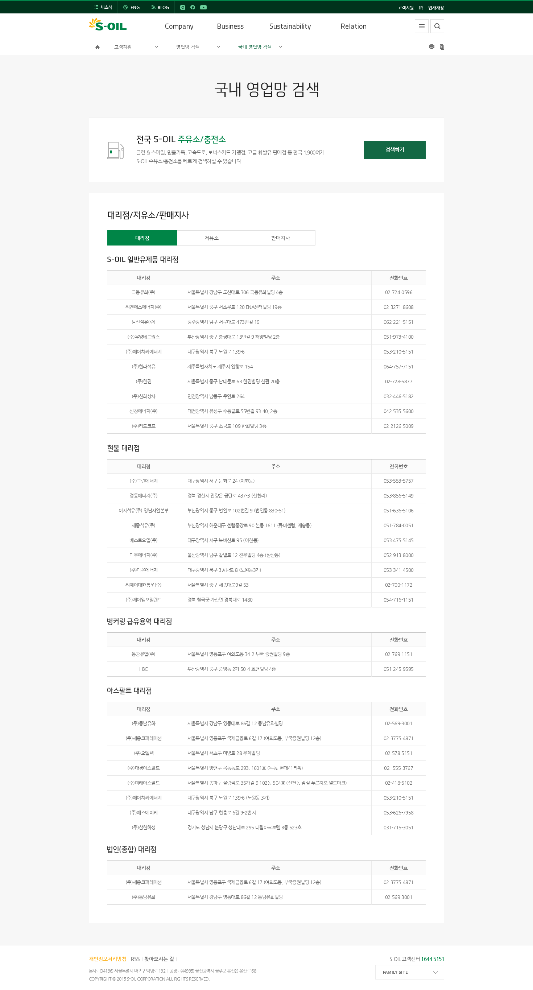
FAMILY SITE (395, 972)
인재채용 (436, 7)
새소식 (106, 7)
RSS (135, 959)
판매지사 (280, 238)
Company (179, 26)
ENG (135, 7)
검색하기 (394, 149)
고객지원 (406, 7)
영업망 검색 (187, 47)
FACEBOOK (192, 7)
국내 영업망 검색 (255, 47)
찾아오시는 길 (159, 959)
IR (421, 7)
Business (230, 26)
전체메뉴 (422, 26)
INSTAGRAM (182, 7)
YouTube (203, 7)
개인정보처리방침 (108, 959)
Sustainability (290, 26)
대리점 (142, 238)
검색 (437, 26)
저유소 (211, 238)
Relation (353, 26)
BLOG (163, 7)
